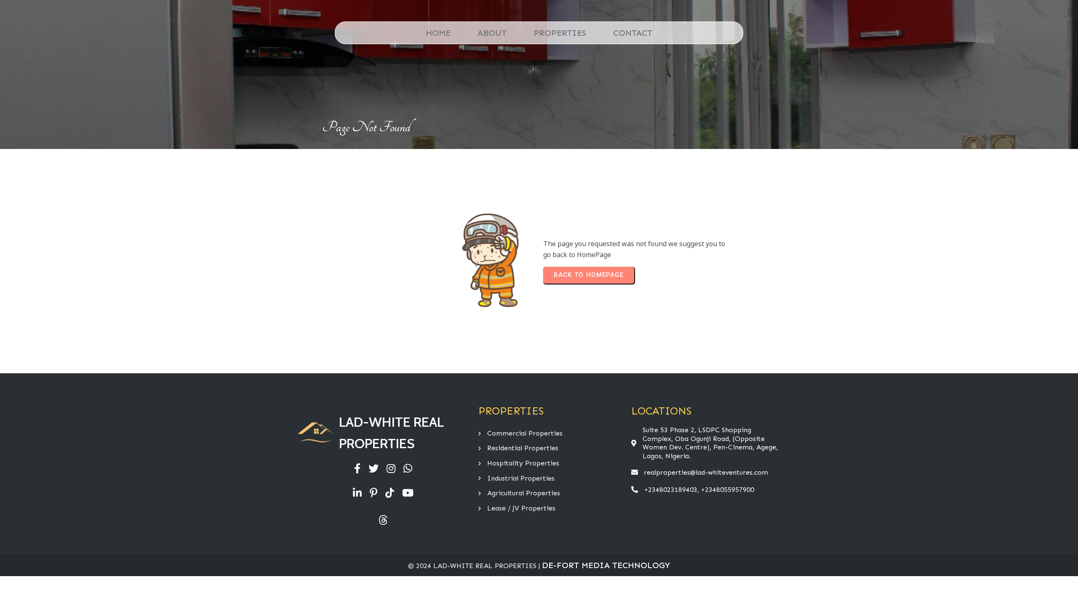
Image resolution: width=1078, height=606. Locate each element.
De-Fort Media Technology (606, 565)
